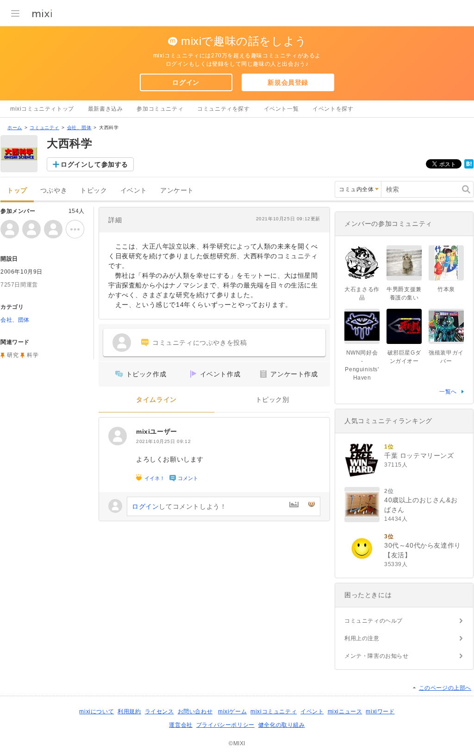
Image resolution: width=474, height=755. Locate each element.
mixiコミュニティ (273, 711)
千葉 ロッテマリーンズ (419, 455)
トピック (93, 190)
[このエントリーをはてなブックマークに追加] (469, 166)
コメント (188, 478)
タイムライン (156, 399)
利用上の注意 (362, 638)
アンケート (177, 190)
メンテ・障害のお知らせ (376, 656)
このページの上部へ (445, 688)
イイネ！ (154, 478)
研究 (13, 355)
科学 (32, 355)
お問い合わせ (195, 711)
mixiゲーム (232, 711)
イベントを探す (332, 109)
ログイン (185, 82)
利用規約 (129, 711)
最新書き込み (105, 109)
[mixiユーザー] (117, 436)
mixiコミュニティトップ (42, 109)
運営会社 (180, 725)
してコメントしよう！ (179, 506)
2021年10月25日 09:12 (163, 441)
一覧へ (448, 391)
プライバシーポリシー (225, 725)
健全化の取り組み (281, 725)
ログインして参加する (94, 164)
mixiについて (96, 711)
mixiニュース (345, 711)
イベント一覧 (281, 109)
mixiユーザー (156, 431)
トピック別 (272, 399)
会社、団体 (79, 127)
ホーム (14, 127)
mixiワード (380, 711)
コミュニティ (44, 127)
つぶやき (53, 190)
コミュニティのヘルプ (373, 621)
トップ (17, 190)
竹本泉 (446, 289)
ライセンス (159, 711)
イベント (133, 190)
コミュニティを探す (223, 109)
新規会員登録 (288, 82)
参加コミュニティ (160, 109)
